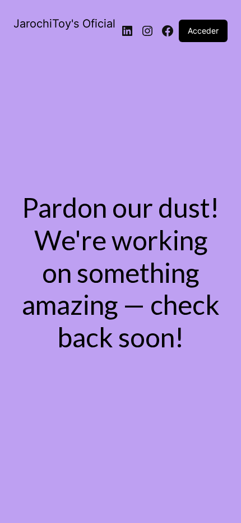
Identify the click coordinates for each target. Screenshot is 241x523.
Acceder (203, 30)
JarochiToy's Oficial (64, 23)
